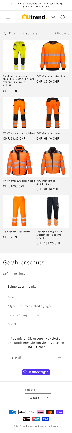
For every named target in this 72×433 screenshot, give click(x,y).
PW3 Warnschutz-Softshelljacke (46, 182)
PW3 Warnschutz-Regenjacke (19, 180)
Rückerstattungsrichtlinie (24, 315)
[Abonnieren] (59, 357)
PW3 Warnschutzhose (48, 133)
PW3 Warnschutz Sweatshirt (51, 76)
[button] (8, 16)
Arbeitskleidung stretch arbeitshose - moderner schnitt (49, 235)
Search (12, 297)
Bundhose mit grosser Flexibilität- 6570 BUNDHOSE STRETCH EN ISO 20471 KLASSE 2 (19, 81)
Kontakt (13, 324)
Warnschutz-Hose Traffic (16, 231)
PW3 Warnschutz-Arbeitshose (19, 133)
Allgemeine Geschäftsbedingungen (30, 306)
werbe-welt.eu (30, 426)
